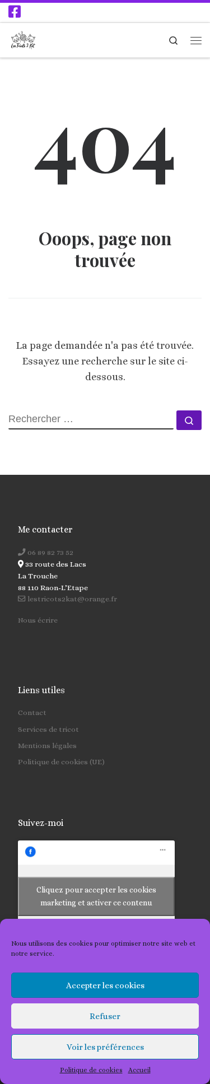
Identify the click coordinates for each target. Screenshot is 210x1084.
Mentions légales (47, 745)
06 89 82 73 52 (49, 552)
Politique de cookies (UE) (61, 762)
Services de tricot (48, 729)
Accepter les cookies (105, 985)
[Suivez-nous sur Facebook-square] (14, 11)
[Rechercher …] (189, 420)
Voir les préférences (105, 1047)
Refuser (105, 1016)
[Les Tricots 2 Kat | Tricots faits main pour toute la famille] (23, 38)
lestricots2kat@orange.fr (71, 599)
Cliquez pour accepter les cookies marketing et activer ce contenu (96, 896)
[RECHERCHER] (91, 419)
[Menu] (196, 40)
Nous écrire (38, 620)
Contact (32, 712)
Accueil (139, 1070)
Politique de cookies (91, 1070)
